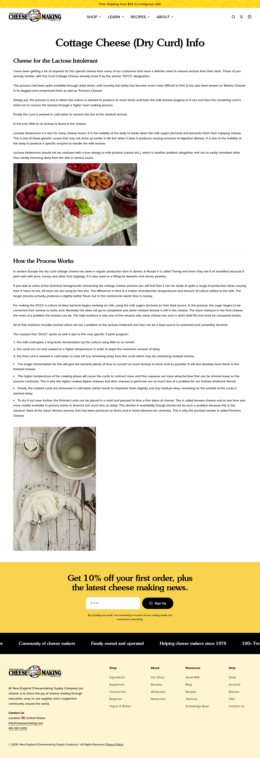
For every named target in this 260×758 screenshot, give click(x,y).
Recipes (138, 16)
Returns (234, 691)
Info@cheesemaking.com (25, 723)
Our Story (157, 677)
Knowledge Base (197, 706)
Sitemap (191, 699)
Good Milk (193, 677)
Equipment (116, 684)
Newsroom (158, 699)
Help (232, 668)
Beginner (115, 699)
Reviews (156, 684)
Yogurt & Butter (120, 706)
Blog (189, 684)
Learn (114, 16)
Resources (193, 668)
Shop (92, 16)
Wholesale (158, 691)
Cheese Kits (117, 691)
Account (234, 684)
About (163, 16)
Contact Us (236, 706)
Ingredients (117, 677)
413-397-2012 (17, 728)
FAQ (232, 699)
